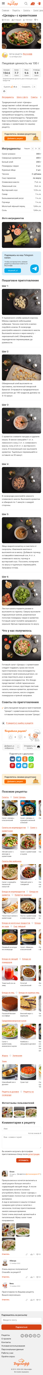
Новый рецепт (33, 2)
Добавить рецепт (15, 138)
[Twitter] (18, 765)
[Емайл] (24, 765)
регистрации (33, 1154)
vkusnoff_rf (13, 270)
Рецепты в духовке (10, 1092)
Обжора (13, 1261)
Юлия (12, 1172)
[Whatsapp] (31, 759)
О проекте (6, 1339)
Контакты (6, 1342)
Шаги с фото (22, 97)
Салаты (26, 10)
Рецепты (16, 10)
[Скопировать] (31, 765)
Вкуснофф (27, 54)
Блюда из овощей (10, 959)
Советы (34, 97)
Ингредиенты (8, 97)
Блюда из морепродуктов (13, 892)
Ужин (4, 1061)
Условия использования (13, 1346)
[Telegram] (18, 759)
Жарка (5, 1056)
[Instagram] (34, 1336)
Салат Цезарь (19, 797)
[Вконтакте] (12, 759)
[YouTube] (38, 1336)
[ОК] (24, 759)
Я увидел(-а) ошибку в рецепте (19, 723)
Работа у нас (7, 1353)
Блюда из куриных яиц (29, 993)
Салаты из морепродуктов (14, 827)
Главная (5, 10)
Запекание (17, 1056)
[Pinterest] (12, 765)
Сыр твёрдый (19, 926)
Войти (39, 2)
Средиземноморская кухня (14, 1021)
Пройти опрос (8, 1356)
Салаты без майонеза (11, 861)
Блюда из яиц (8, 993)
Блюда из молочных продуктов (16, 923)
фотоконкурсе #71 (33, 1174)
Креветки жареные (23, 895)
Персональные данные (12, 1349)
